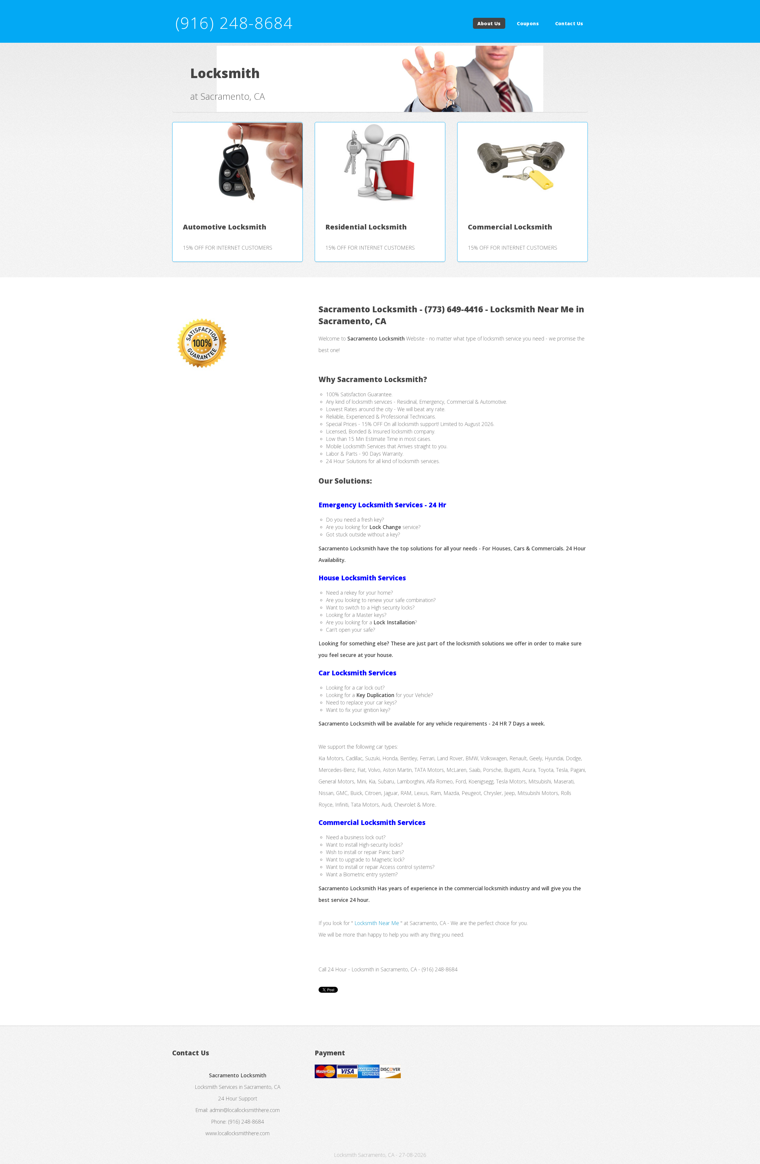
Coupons (528, 23)
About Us (489, 23)
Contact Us (569, 23)
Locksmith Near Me (376, 923)
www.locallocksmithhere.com (237, 1133)
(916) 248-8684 (234, 22)
